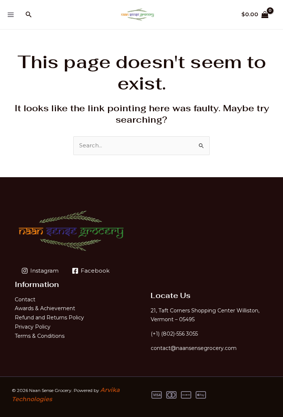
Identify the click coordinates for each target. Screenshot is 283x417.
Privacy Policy (32, 326)
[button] (28, 15)
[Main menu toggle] (10, 14)
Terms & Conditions (39, 336)
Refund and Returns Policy (49, 317)
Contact (25, 299)
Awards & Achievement (45, 308)
